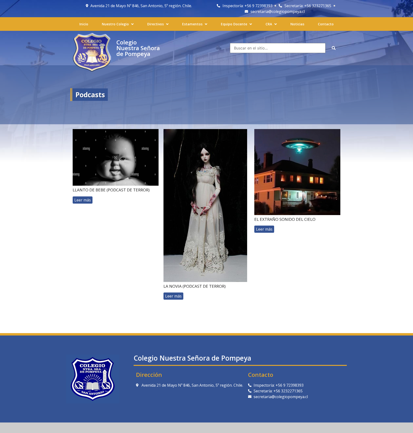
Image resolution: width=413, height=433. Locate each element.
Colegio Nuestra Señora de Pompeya (138, 48)
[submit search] (333, 48)
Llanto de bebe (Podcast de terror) (111, 190)
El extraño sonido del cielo (284, 219)
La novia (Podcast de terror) (194, 286)
